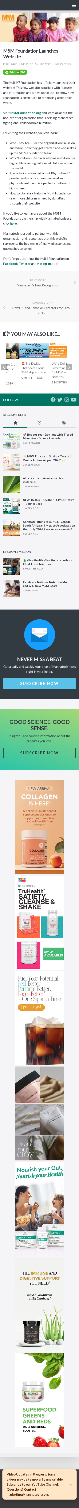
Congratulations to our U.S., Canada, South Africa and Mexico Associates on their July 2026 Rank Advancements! (49, 525)
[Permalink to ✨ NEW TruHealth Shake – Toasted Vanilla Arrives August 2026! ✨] (11, 462)
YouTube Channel (45, 1484)
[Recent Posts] (39, 423)
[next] (69, 367)
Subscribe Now (39, 683)
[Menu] (73, 5)
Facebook (10, 263)
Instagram (44, 263)
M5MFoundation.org (25, 113)
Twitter (25, 263)
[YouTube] (73, 399)
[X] (59, 399)
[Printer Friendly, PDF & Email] (15, 73)
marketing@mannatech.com (27, 1494)
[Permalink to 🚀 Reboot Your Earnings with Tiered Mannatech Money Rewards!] (11, 440)
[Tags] (64, 423)
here (13, 223)
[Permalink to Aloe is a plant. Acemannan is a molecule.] (11, 484)
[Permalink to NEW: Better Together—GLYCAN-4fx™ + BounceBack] (11, 506)
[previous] (4, 367)
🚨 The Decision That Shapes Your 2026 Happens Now (33, 368)
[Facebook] (53, 399)
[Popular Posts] (15, 423)
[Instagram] (66, 399)
